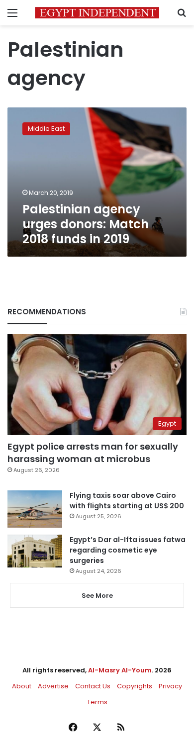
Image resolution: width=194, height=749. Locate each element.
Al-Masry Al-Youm (120, 670)
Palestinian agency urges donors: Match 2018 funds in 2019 (85, 224)
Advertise (53, 686)
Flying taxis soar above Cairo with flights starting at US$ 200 (127, 500)
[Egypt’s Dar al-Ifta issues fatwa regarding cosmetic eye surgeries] (34, 551)
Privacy (170, 686)
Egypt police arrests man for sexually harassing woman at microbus (92, 452)
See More (97, 595)
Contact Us (92, 686)
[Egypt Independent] (97, 12)
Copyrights (134, 686)
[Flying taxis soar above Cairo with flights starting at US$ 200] (34, 509)
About (21, 686)
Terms (97, 702)
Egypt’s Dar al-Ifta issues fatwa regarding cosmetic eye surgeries (128, 550)
